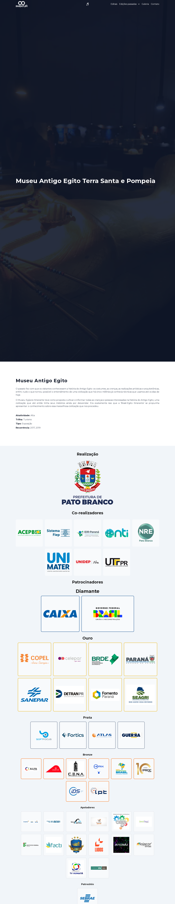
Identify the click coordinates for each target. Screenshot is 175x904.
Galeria (145, 4)
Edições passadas (128, 4)
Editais (114, 4)
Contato (155, 4)
